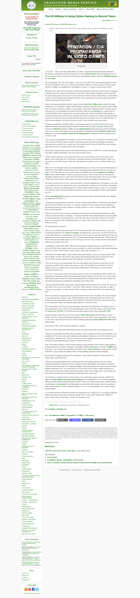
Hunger (38, 199)
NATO (38, 232)
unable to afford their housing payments (76, 133)
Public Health (35, 252)
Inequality (38, 203)
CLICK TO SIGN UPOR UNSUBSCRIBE (31, 49)
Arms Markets (52, 457)
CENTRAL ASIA (26, 377)
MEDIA (24, 381)
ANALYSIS (25, 336)
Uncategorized (26, 526)
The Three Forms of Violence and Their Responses (31, 548)
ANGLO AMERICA (27, 351)
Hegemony (28, 196)
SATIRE (24, 444)
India (36, 201)
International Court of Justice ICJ (32, 205)
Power (32, 250)
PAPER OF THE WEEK (28, 306)
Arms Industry (35, 150)
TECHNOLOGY (26, 340)
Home (51, 9)
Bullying (37, 153)
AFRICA (24, 345)
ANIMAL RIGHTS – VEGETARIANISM (27, 497)
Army (49, 311)
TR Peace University (27, 128)
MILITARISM (25, 334)
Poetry (36, 248)
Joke (35, 219)
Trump (32, 269)
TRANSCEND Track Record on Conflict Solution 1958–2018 (30, 114)
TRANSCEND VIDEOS (28, 303)
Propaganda (71, 415)
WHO (37, 287)
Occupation (27, 238)
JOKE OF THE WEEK (28, 517)
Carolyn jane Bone (27, 542)
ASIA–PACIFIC (26, 361)
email (62, 420)
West (39, 283)
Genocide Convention (31, 190)
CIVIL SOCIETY (26, 488)
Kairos (79, 366)
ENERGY (24, 363)
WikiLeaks (25, 289)
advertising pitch (56, 196)
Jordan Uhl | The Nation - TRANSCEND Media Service (61, 24)
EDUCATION (25, 375)
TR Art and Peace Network (29, 126)
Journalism (26, 221)
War (24, 281)
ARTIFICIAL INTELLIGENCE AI (30, 415)
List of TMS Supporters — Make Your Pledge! (32, 29)
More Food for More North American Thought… (31, 543)
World (31, 289)
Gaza (26, 188)
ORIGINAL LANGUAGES (29, 519)
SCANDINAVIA (26, 403)
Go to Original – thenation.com (55, 409)
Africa (32, 145)
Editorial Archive (26, 95)
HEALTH (24, 428)
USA (33, 274)
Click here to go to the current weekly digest (60, 450)
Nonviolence (27, 234)
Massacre (25, 226)
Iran (38, 212)
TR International (26, 124)
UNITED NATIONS (27, 407)
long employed (58, 379)
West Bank (31, 285)
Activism (26, 145)
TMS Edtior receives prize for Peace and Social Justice (30, 110)
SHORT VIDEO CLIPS (28, 524)
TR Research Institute (28, 132)
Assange (25, 151)
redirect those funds (87, 315)
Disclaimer (25, 577)
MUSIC (24, 485)
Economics (34, 174)
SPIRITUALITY (26, 511)
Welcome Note (26, 101)
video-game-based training (72, 379)
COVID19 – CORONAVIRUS (30, 500)
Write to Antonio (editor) (105, 9)
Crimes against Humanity (30, 165)
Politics (26, 250)
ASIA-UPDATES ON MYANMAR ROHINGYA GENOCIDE (30, 366)
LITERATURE (25, 483)
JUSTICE (24, 355)
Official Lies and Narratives (32, 239)
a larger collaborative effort (102, 319)
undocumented (84, 129)
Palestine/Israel (31, 244)
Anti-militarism (54, 415)
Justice (34, 221)
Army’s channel (93, 349)
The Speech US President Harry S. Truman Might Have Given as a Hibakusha (31, 558)
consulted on (101, 172)
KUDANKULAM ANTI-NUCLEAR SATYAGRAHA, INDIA (31, 476)
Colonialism (27, 159)
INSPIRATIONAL (26, 506)
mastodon (75, 420)
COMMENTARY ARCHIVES (29, 528)
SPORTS (24, 504)
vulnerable (56, 129)
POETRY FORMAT (27, 513)
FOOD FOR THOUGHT (28, 509)
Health (37, 194)
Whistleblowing (29, 287)
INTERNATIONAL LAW (28, 401)
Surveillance (35, 267)
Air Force (60, 311)
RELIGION (25, 454)
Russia (36, 256)
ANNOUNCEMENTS (27, 308)
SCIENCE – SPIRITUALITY (29, 502)
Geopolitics (29, 192)
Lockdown (35, 224)
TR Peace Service (27, 130)
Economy (29, 176)
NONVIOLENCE (26, 324)
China (33, 155)
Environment (29, 178)
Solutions (32, 263)
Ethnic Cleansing (32, 179)
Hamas (32, 194)
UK (37, 269)
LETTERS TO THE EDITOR (29, 494)
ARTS (23, 458)
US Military (34, 276)
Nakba (32, 232)
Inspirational (27, 205)
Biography (26, 153)
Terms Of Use (25, 575)
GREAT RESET (26, 462)
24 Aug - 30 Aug (31, 38)
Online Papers (26, 97)
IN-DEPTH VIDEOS (27, 521)
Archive (58, 9)
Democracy (29, 170)
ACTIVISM (25, 347)
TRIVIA (24, 481)
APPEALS (24, 391)
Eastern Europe (35, 172)
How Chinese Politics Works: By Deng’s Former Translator (31, 86)
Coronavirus (27, 161)
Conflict (36, 159)
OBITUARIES (25, 515)
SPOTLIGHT (25, 389)
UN (31, 272)
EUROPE (24, 379)
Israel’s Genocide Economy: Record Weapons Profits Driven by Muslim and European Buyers (79, 462)
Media (32, 226)
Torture (27, 269)
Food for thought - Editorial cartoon (31, 185)
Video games (89, 415)
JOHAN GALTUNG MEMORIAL (30, 299)
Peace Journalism (70, 9)
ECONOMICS (25, 465)
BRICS (32, 153)
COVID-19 (28, 164)
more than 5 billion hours (93, 104)
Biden (30, 151)
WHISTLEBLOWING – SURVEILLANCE (28, 431)
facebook (88, 420)
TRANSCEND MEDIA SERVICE (70, 2)
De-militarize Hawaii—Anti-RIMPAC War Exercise (65, 460)
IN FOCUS (25, 342)
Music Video (26, 232)
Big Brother (36, 151)
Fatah (25, 184)
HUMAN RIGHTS (26, 338)
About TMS (90, 9)
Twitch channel (90, 74)
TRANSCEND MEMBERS (29, 326)
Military (31, 229)
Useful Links (25, 573)
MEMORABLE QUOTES (28, 349)
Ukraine (27, 271)
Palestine (34, 242)
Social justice (35, 260)
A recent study (61, 384)
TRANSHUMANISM (27, 456)
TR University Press (27, 135)
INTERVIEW (25, 460)
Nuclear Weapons (31, 236)
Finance (30, 184)
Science (27, 258)
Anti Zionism (26, 150)
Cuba (39, 166)
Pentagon (29, 248)
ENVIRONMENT (26, 419)
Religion (31, 254)
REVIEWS (24, 442)
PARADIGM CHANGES (28, 436)
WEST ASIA (25, 409)
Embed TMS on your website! (31, 593)
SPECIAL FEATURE (27, 452)
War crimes (31, 281)
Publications (25, 99)
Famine (37, 183)
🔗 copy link (99, 420)
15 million (109, 347)
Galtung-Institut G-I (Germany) (30, 137)
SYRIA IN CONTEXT (27, 405)
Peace (35, 246)
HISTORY (24, 426)
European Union (29, 183)
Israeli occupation (31, 217)
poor (101, 126)
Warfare (32, 283)
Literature (28, 224)
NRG (109, 311)
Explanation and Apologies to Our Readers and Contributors (31, 553)
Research (37, 254)
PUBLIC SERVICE (27, 479)
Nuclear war (36, 234)
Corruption (37, 162)
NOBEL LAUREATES (28, 314)
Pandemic (29, 246)
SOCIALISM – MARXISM (29, 421)
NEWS (24, 353)
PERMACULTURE (27, 473)
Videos (81, 9)
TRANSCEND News (27, 301)
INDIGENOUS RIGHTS (28, 434)
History (36, 196)
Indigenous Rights (28, 203)
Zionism (38, 289)
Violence (26, 279)
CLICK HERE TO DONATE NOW (31, 18)
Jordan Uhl (53, 405)
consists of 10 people (72, 232)
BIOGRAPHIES (26, 310)
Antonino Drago (26, 562)
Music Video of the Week (29, 534)
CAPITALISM (25, 417)
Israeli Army (28, 216)
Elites (35, 176)
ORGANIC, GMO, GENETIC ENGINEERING (29, 439)
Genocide (34, 188)
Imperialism (29, 201)
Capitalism (26, 155)
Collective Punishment (34, 157)
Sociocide (25, 263)
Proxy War (26, 252)
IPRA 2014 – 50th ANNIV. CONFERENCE (29, 531)
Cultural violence (31, 168)
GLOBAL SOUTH (26, 383)
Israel (26, 214)
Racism (24, 254)
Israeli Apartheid (34, 214)
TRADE (24, 467)
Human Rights (28, 199)
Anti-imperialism (35, 148)
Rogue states (28, 256)
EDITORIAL (25, 297)
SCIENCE (24, 450)
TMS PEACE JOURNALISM (29, 312)
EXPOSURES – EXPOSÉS (29, 424)
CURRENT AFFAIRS (27, 490)
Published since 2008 (92, 470)
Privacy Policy (26, 580)
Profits (38, 250)
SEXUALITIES (26, 492)
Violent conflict (35, 279)
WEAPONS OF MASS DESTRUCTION (28, 329)
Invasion (34, 212)
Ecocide (27, 174)
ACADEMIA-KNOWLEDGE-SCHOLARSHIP (29, 412)
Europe (35, 180)
